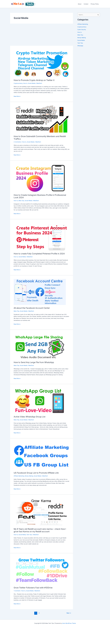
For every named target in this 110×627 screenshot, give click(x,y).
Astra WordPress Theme (69, 623)
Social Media (31, 83)
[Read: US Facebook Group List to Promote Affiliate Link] (41, 456)
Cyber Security (81, 29)
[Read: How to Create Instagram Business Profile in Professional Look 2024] (41, 178)
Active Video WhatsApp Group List (29, 417)
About (79, 4)
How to (25, 83)
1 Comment (17, 590)
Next (69, 613)
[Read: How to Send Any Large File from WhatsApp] (40, 346)
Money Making (29, 476)
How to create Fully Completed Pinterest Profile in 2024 (39, 253)
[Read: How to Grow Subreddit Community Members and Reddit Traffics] (41, 119)
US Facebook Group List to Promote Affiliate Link (36, 473)
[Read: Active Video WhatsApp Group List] (40, 400)
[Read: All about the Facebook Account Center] (40, 292)
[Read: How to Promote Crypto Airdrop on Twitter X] (41, 63)
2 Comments (17, 142)
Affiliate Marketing (19, 476)
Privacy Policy (95, 4)
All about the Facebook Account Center (32, 308)
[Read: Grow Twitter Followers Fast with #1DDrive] (41, 570)
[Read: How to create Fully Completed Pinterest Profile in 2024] (41, 236)
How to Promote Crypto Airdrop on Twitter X (34, 80)
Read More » (17, 96)
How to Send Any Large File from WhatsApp (34, 362)
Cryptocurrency (18, 83)
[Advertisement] (41, 34)
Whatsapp (80, 45)
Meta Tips (21, 200)
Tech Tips (29, 534)
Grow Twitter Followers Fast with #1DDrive (33, 587)
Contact (86, 4)
